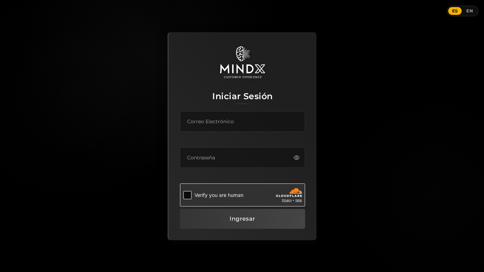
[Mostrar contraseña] (296, 157)
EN (469, 10)
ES (455, 10)
